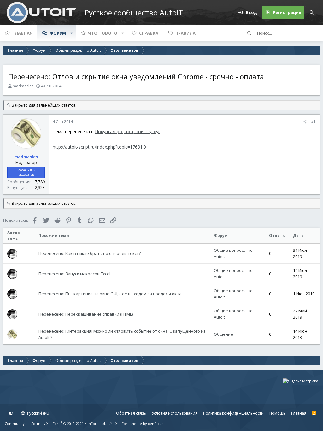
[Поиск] (311, 12)
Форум (58, 33)
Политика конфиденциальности (233, 413)
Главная (22, 33)
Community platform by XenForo (55, 423)
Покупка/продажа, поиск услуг (127, 131)
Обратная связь (131, 413)
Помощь (277, 413)
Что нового (102, 33)
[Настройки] (11, 413)
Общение (223, 334)
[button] (72, 33)
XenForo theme (128, 423)
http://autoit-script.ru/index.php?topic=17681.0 (99, 147)
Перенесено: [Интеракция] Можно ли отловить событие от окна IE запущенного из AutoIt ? (122, 334)
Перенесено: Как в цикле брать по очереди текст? (89, 253)
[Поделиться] (305, 122)
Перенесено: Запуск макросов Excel (74, 273)
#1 (313, 121)
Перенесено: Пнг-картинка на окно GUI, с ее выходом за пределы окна (110, 294)
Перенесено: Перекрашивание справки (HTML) (85, 314)
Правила (185, 33)
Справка (148, 33)
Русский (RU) (38, 413)
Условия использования (174, 413)
